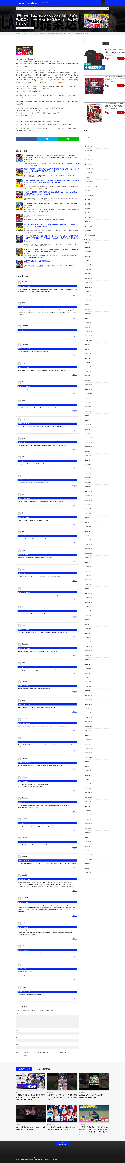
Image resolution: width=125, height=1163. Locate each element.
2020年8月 (88, 562)
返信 (74, 295)
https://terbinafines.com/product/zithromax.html (55, 886)
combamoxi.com (29, 557)
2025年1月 (88, 327)
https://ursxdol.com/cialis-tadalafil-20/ (60, 726)
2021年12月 (88, 491)
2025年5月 (88, 309)
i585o (23, 662)
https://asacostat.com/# (31, 844)
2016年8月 (88, 735)
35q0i (23, 438)
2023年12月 (88, 384)
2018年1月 (88, 691)
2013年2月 (88, 850)
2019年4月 (88, 628)
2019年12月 (88, 593)
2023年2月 (88, 429)
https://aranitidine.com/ (36, 651)
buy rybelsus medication (37, 389)
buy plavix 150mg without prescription (38, 426)
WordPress (54, 1159)
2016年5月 (88, 739)
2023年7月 (88, 407)
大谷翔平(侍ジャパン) (91, 186)
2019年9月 (88, 606)
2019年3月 (88, 633)
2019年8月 (88, 611)
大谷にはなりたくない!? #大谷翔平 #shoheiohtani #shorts (91, 1096)
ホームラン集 (88, 146)
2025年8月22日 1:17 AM (24, 823)
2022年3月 (88, 478)
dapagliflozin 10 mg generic (36, 826)
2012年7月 (88, 864)
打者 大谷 (87, 204)
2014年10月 (88, 797)
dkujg (23, 625)
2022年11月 (88, 442)
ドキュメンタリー (90, 142)
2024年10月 (88, 340)
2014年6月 (88, 810)
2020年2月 (88, 588)
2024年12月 (88, 331)
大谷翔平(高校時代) (90, 195)
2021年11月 (88, 495)
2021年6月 (88, 518)
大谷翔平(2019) (89, 164)
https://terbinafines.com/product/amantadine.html (61, 909)
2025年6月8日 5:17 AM (23, 307)
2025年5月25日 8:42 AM (24, 286)
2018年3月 (88, 682)
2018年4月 (88, 677)
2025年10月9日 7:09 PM (24, 902)
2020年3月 (88, 584)
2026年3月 (88, 265)
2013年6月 (88, 832)
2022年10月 (88, 447)
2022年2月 (88, 482)
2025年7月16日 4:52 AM (24, 648)
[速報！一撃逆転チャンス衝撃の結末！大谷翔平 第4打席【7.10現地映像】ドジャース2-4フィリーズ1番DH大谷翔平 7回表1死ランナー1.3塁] (19, 172)
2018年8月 (88, 659)
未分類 (87, 213)
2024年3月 (88, 371)
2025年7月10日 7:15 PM (24, 573)
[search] (108, 8)
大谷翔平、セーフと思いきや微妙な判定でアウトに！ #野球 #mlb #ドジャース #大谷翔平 (62, 1097)
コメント (18, 1013)
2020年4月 (88, 580)
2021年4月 (88, 526)
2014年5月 (88, 815)
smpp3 (23, 400)
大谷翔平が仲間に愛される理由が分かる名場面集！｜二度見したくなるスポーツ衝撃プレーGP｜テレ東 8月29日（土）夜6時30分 (94, 1130)
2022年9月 (88, 451)
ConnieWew (25, 644)
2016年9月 (88, 730)
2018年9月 (88, 655)
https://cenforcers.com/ (39, 595)
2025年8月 (88, 296)
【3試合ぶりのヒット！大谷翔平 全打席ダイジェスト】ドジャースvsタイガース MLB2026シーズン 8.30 (30, 1097)
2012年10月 (88, 859)
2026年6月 (88, 251)
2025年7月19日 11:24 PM (24, 704)
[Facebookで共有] (26, 139)
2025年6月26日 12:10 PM (24, 461)
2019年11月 (88, 597)
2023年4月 (88, 420)
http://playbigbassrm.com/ (30, 934)
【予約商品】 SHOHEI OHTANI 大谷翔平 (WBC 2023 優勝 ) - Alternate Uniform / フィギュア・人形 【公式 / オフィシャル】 (115, 105)
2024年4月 (88, 367)
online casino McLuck (32, 994)
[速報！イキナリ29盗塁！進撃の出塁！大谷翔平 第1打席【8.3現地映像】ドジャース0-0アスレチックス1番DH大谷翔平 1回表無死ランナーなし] (19, 252)
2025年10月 (88, 287)
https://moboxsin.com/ (46, 501)
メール (17, 1037)
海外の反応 (88, 217)
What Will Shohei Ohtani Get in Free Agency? (38, 215)
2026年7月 (88, 247)
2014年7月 (88, 806)
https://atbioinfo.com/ (36, 464)
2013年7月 (88, 828)
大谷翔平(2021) (89, 173)
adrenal (32, 520)
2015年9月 (88, 761)
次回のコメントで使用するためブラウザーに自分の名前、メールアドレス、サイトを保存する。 (41, 1052)
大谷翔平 (87, 155)
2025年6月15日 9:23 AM (24, 386)
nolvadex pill (47, 688)
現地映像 (87, 221)
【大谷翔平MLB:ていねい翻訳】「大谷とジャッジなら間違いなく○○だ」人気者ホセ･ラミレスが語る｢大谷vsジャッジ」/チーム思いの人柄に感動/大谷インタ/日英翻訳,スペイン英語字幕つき (51, 157)
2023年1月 (88, 433)
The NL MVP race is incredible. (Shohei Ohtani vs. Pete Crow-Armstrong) (61, 1128)
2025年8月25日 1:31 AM (24, 841)
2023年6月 (88, 411)
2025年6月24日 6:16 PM (24, 442)
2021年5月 (88, 522)
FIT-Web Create (38, 1159)
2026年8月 (88, 242)
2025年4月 (88, 313)
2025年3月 (88, 318)
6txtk (23, 606)
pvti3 (23, 569)
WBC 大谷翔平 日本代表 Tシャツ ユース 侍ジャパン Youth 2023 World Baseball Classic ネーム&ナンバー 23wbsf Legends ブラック (115, 51)
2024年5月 (88, 362)
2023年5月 (88, 415)
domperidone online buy (36, 407)
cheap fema (25, 325)
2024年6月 (88, 358)
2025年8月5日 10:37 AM (24, 762)
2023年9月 (88, 398)
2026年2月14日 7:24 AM (24, 991)
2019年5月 (88, 624)
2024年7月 (88, 353)
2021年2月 (88, 535)
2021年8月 (88, 509)
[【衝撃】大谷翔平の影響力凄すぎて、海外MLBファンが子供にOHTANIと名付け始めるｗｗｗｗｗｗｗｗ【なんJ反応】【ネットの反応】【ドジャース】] (19, 183)
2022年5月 (88, 469)
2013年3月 (88, 846)
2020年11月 (88, 549)
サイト (17, 1044)
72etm (23, 381)
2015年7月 (88, 770)
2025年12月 (88, 278)
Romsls (24, 987)
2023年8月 (88, 402)
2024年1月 (88, 380)
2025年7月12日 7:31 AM (24, 592)
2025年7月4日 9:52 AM (23, 536)
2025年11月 (88, 282)
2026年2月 (88, 269)
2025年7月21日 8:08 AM (24, 723)
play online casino (22, 973)
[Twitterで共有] (47, 139)
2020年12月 (88, 544)
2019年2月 (88, 637)
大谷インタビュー (90, 150)
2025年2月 (88, 322)
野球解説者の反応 (90, 235)
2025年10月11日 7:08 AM (24, 927)
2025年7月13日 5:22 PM (24, 610)
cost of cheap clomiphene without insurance (34, 312)
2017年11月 (88, 699)
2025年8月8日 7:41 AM (23, 781)
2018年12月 (88, 646)
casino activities (45, 291)
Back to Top (62, 1144)
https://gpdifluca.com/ (39, 576)
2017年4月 (88, 708)
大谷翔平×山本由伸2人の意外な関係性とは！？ (38, 261)
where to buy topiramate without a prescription (30, 786)
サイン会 (87, 137)
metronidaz (25, 344)
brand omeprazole (22, 747)
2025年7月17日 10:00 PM (24, 667)
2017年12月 (88, 695)
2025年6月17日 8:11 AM (24, 405)
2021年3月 (88, 531)
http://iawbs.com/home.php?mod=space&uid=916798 (61, 863)
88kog (23, 363)
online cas (24, 945)
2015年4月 (88, 779)
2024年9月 (88, 344)
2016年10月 (88, 726)
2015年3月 (88, 784)
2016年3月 (88, 744)
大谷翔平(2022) (89, 177)
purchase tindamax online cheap (38, 370)
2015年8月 (88, 766)
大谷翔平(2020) (89, 168)
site (38, 538)
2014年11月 (88, 793)
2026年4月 (88, 260)
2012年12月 (88, 855)
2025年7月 (88, 300)
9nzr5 (23, 302)
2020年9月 (88, 557)
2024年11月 (88, 336)
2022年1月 (88, 486)
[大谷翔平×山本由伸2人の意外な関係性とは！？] (19, 264)
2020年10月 (88, 553)
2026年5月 (88, 256)
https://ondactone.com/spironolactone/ (52, 765)
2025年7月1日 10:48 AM (24, 498)
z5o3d (23, 700)
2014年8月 (88, 801)
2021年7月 (88, 513)
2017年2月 (88, 713)
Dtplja (23, 964)
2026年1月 (88, 274)
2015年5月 (88, 775)
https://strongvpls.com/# (36, 670)
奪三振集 (87, 199)
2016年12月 (88, 717)
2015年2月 (88, 788)
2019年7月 (88, 615)
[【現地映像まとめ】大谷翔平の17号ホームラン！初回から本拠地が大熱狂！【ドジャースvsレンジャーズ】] (19, 206)
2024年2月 (88, 376)
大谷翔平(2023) (28, 28)
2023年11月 (88, 389)
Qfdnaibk (24, 282)
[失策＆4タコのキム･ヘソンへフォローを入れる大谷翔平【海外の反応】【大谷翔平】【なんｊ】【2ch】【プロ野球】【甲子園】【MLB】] (19, 227)
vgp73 (23, 587)
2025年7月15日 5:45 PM (24, 629)
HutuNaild (24, 875)
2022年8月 (88, 455)
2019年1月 (88, 642)
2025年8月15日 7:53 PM (24, 802)
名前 (17, 1030)
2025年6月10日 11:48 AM (24, 330)
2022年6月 (88, 464)
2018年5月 (88, 673)
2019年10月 (88, 602)
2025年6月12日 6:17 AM (24, 348)
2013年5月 (88, 837)
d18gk (23, 419)
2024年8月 (88, 349)
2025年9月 (88, 291)
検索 (85, 41)
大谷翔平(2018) (89, 159)
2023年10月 (88, 393)
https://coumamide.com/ (35, 482)
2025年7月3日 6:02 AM (23, 517)
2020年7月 (88, 566)
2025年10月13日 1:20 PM (24, 950)
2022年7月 (88, 460)
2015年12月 (88, 748)
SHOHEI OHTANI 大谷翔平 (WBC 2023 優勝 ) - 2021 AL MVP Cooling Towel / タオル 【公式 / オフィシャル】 (115, 78)
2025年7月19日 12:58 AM (24, 685)
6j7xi (23, 737)
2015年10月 (88, 757)
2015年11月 (88, 753)
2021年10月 (88, 500)
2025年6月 (88, 305)
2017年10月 (88, 704)
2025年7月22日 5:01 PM (24, 742)
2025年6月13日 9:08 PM (24, 367)
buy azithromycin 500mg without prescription (45, 445)
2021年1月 (88, 540)
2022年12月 (88, 438)
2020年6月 (88, 571)
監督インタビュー (90, 226)
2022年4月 (88, 473)
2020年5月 (88, 575)
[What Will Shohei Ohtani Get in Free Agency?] (19, 218)
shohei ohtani (89, 133)
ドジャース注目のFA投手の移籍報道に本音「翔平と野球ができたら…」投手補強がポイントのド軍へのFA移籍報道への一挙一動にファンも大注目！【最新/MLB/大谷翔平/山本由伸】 (51, 238)
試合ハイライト (89, 230)
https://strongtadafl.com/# (42, 632)
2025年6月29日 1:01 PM (24, 479)
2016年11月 (88, 722)
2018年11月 (88, 651)
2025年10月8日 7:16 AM (24, 879)
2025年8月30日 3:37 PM (24, 860)
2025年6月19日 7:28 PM (24, 423)
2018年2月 (88, 686)
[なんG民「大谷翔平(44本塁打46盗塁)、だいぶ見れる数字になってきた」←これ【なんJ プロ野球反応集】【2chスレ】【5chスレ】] (19, 195)
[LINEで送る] (68, 139)
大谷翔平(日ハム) (89, 190)
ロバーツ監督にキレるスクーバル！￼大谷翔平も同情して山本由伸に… (31, 1128)
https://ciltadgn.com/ (31, 613)
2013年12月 (88, 824)
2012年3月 (88, 868)
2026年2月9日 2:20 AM (23, 968)
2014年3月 (88, 819)
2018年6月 (88, 668)
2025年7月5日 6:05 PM (23, 554)
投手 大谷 (87, 208)
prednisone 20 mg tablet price (50, 707)
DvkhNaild (24, 897)
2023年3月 (88, 424)
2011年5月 (88, 872)
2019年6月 (88, 620)
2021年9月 (88, 504)
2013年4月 (88, 841)
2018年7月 (88, 664)
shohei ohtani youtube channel (35, 1157)
